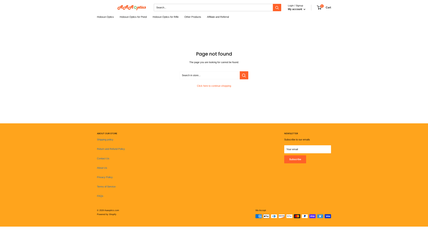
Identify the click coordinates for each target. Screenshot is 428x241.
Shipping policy (105, 139)
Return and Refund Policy (111, 148)
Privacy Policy (105, 177)
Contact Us (103, 158)
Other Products (192, 16)
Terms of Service (106, 186)
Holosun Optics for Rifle (166, 16)
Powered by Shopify (106, 214)
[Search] (277, 7)
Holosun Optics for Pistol (133, 16)
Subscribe (295, 159)
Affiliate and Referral (218, 16)
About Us (102, 167)
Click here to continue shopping (214, 85)
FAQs (100, 195)
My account (295, 9)
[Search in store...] (244, 75)
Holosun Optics (105, 16)
